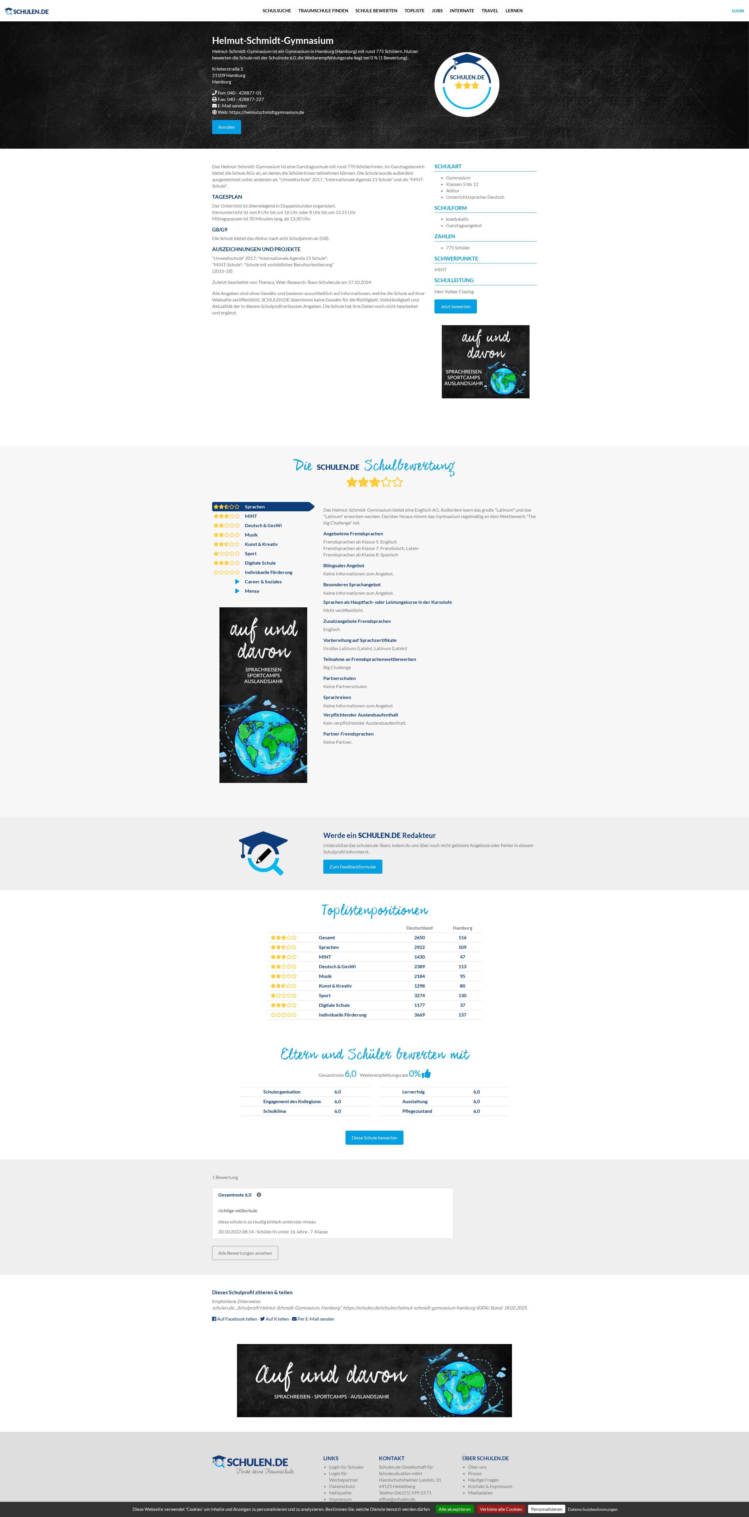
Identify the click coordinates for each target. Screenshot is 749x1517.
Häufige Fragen (483, 1479)
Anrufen (226, 127)
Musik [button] (251, 534)
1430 (419, 956)
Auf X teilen (277, 1318)
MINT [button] (250, 516)
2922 (419, 947)
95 (462, 976)
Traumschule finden (323, 10)
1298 (419, 985)
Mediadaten (480, 1492)
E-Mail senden (232, 105)
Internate (462, 10)
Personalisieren (546, 1509)
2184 (419, 976)
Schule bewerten (376, 10)
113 (462, 966)
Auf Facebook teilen (236, 1318)
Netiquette (340, 1492)
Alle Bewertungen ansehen (245, 1253)
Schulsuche (277, 10)
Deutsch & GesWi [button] (263, 525)
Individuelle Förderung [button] (268, 572)
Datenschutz (342, 1486)
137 (462, 1014)
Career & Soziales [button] (263, 581)
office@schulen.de (397, 1499)
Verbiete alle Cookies (501, 1509)
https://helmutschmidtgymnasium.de (266, 112)
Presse (475, 1473)
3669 (419, 1014)
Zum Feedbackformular (352, 866)
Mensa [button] (251, 591)
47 (462, 956)
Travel (490, 10)
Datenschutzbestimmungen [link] (593, 1509)
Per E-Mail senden (315, 1318)
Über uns (477, 1467)
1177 (419, 1005)
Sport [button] (250, 553)
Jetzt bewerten (456, 306)
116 (462, 937)
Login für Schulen (346, 1467)
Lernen (514, 10)
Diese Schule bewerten (374, 1137)
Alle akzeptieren (455, 1509)
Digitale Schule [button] (260, 562)
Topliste (415, 10)
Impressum (340, 1499)
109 (462, 947)
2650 (419, 937)
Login (738, 10)
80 (462, 985)
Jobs (437, 10)
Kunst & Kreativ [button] (261, 544)
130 (462, 995)
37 (462, 1005)
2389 (419, 966)
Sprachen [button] (254, 506)
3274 (419, 995)
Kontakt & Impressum (490, 1486)
